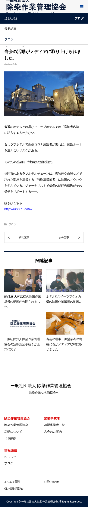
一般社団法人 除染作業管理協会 (40, 385)
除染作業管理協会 (16, 425)
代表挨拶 (10, 438)
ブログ (8, 39)
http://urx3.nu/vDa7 (18, 209)
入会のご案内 (53, 431)
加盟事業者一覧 (54, 425)
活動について (13, 431)
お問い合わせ (51, 481)
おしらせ (10, 457)
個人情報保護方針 (14, 488)
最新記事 (10, 29)
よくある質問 (12, 481)
